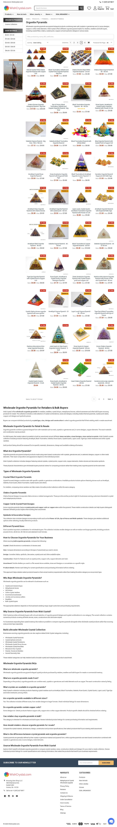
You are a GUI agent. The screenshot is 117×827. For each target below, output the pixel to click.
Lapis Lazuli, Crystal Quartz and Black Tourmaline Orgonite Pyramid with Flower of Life (81, 211)
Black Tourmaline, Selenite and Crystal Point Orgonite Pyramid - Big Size (59, 71)
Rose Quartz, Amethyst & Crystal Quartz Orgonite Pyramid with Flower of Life (104, 106)
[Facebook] (5, 796)
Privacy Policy (64, 786)
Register (101, 9)
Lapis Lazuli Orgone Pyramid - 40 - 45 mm (81, 312)
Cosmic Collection (11, 24)
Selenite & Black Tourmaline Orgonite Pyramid (58, 142)
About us (63, 777)
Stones (48, 14)
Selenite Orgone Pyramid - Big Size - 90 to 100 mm (35, 142)
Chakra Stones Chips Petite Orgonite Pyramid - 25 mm (81, 70)
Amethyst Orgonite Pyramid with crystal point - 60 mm (59, 210)
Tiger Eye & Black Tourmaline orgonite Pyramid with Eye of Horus (103, 313)
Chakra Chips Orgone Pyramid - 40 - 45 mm (104, 70)
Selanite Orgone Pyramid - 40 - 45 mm (58, 244)
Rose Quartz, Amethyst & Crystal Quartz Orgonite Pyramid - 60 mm (58, 383)
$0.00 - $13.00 (9, 35)
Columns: (65, 42)
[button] (111, 821)
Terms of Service (65, 806)
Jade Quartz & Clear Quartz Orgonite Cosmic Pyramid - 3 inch (58, 348)
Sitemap (63, 813)
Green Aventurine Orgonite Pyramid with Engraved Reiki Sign (58, 176)
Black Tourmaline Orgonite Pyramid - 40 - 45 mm (81, 105)
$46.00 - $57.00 (10, 50)
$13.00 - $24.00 (10, 39)
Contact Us (64, 793)
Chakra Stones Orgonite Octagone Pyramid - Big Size (36, 105)
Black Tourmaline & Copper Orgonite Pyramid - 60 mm (81, 244)
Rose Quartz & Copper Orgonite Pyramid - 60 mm (81, 347)
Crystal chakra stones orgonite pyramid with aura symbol (36, 312)
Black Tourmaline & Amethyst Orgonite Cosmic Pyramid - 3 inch (81, 176)
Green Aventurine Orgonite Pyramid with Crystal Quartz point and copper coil (81, 278)
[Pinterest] (13, 796)
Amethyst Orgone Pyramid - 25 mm (58, 312)
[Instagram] (9, 796)
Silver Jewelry (35, 14)
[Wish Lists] (89, 8)
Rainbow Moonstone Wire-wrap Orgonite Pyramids (36, 347)
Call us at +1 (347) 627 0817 (15, 790)
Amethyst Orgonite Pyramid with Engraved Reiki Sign (104, 210)
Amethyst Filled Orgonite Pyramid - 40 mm (36, 244)
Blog (61, 809)
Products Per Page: (99, 43)
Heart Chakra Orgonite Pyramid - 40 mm (81, 382)
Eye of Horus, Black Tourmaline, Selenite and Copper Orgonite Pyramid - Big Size (58, 107)
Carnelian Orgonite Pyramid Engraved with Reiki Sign (104, 175)
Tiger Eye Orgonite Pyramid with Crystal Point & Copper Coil (36, 278)
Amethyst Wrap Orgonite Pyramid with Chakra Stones (36, 210)
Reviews (63, 789)
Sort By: (29, 43)
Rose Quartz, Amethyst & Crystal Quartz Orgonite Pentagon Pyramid (58, 278)
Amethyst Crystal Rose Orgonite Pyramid (35, 175)
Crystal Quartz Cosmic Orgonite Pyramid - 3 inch (36, 382)
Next (109, 399)
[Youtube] (17, 796)
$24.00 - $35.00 (10, 43)
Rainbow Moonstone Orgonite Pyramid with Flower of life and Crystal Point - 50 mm (104, 278)
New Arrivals (21, 14)
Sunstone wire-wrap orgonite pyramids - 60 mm (103, 382)
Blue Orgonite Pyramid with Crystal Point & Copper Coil (104, 142)
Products (8, 14)
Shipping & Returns (66, 796)
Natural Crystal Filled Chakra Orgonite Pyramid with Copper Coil (36, 71)
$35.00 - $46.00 (10, 47)
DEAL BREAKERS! (62, 14)
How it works (64, 803)
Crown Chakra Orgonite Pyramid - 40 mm (104, 347)
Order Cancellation (66, 799)
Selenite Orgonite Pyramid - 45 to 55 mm (104, 244)
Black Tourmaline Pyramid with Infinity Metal (81, 142)
